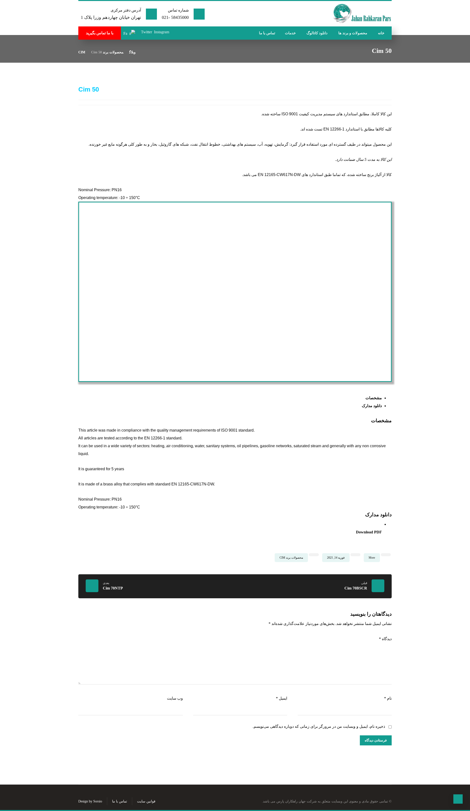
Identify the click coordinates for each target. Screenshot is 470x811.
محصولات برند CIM (291, 557)
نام (388, 698)
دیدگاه (385, 639)
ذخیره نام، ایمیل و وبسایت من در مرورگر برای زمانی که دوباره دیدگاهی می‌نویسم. (319, 726)
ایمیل (281, 698)
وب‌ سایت (175, 698)
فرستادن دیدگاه (376, 740)
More (372, 557)
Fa (125, 33)
